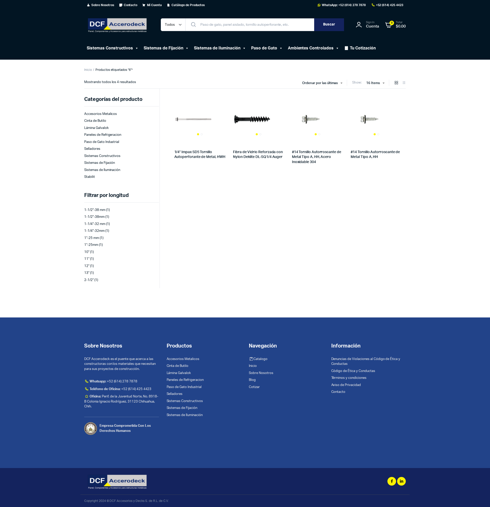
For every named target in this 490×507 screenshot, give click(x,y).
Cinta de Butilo (95, 121)
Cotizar (254, 387)
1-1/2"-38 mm (94, 210)
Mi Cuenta (154, 5)
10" (86, 252)
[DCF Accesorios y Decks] (117, 24)
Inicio (88, 69)
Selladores (92, 149)
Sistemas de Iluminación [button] (217, 48)
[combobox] (322, 83)
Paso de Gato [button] (264, 48)
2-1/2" (89, 280)
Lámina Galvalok (96, 128)
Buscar (329, 24)
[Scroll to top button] (478, 495)
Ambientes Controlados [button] (311, 48)
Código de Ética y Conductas (353, 371)
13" (86, 273)
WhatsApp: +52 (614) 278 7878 (344, 5)
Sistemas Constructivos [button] (110, 48)
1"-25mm (91, 245)
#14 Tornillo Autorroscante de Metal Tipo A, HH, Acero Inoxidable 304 (316, 157)
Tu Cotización (363, 48)
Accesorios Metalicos (100, 114)
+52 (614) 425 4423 (389, 5)
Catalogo (260, 359)
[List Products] (404, 83)
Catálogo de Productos (188, 5)
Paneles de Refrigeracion (102, 135)
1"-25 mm (91, 238)
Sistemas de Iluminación (102, 170)
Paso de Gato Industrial (101, 142)
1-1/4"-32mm (94, 231)
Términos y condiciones (348, 378)
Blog (252, 380)
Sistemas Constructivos (102, 156)
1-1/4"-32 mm (94, 224)
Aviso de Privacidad (346, 385)
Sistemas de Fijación (163, 48)
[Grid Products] (396, 83)
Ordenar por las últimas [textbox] (320, 83)
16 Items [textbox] (373, 83)
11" (86, 259)
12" (86, 266)
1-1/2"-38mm (94, 217)
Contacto (131, 5)
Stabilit (89, 177)
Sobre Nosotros (102, 5)
